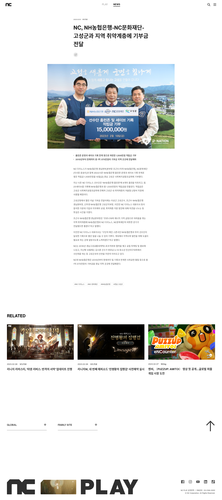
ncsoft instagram (190, 482)
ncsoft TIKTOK (213, 482)
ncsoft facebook (183, 482)
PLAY (105, 4)
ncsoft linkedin (205, 482)
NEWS (116, 4)
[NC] (9, 4)
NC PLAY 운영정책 (187, 490)
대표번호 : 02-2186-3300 (205, 490)
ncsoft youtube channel (198, 482)
